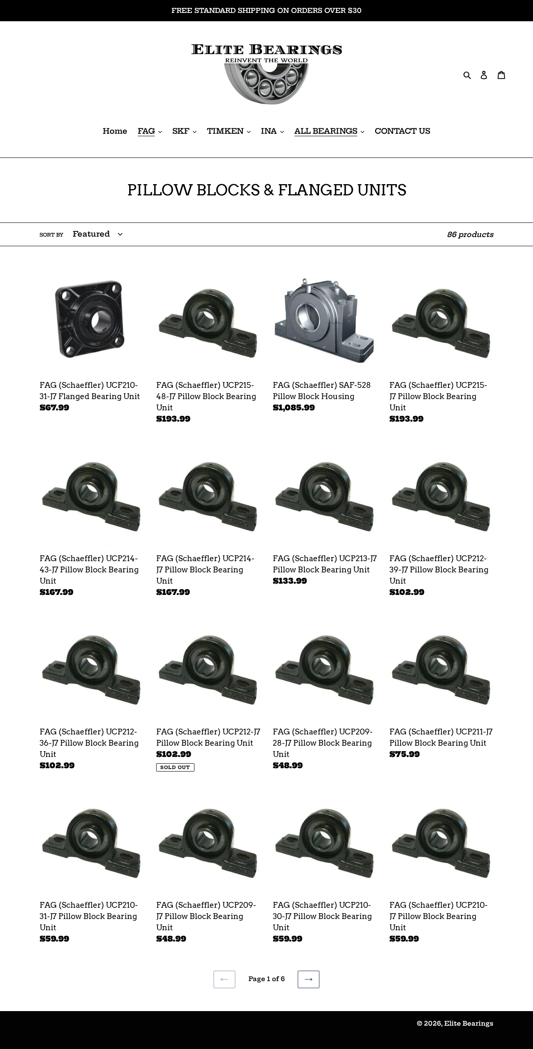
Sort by (51, 235)
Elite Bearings (468, 1023)
